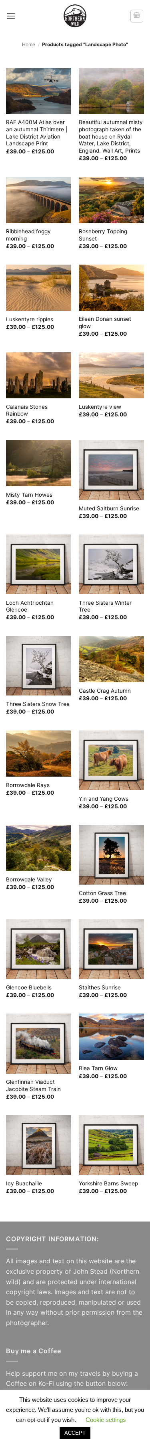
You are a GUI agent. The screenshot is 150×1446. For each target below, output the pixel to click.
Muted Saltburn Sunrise (109, 508)
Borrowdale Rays (28, 785)
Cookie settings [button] (106, 1419)
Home (28, 44)
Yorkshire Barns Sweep (108, 1183)
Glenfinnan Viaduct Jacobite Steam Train (33, 1085)
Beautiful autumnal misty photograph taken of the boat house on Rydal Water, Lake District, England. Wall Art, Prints (111, 136)
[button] (11, 16)
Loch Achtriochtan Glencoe (30, 606)
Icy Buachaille (24, 1183)
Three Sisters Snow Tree (38, 704)
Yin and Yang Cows (103, 798)
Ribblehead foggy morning (28, 235)
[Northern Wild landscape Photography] (75, 16)
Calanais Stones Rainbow (27, 410)
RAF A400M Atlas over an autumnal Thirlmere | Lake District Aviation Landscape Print (36, 133)
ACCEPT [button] (75, 1433)
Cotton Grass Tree (102, 893)
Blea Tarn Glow (98, 1068)
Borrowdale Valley (29, 879)
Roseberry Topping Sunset (103, 235)
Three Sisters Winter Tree (105, 606)
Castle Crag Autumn (105, 690)
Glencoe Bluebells (29, 987)
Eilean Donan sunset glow (105, 322)
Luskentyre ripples (29, 319)
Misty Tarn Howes (29, 495)
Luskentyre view (100, 407)
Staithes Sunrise (100, 987)
